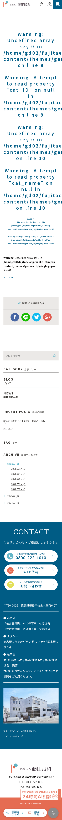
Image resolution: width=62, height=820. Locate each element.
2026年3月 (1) (18, 484)
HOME (29, 218)
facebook (15, 317)
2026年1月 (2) (18, 489)
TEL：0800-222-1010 (31, 782)
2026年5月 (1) (18, 474)
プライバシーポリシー (18, 736)
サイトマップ (9, 730)
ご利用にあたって (28, 730)
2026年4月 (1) (18, 479)
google (47, 317)
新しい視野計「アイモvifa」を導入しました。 (24, 422)
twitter (36, 317)
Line (25, 317)
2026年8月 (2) (18, 469)
